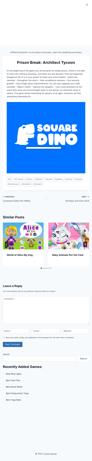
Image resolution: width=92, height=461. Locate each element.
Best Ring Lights (14, 374)
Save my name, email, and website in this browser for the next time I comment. (40, 337)
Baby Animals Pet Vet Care (67, 255)
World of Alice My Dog (20, 255)
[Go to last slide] (7, 244)
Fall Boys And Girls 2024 (77, 199)
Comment (9, 299)
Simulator (38, 184)
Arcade (48, 179)
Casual (78, 179)
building (58, 179)
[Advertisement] (46, 27)
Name (7, 331)
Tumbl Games (50, 454)
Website (67, 331)
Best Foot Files (13, 380)
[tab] (41, 268)
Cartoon (68, 179)
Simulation (26, 184)
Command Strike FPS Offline (16, 199)
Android (38, 179)
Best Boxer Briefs (14, 387)
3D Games (18, 179)
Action (29, 179)
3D (9, 179)
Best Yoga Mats (13, 400)
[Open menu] (87, 5)
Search (6, 354)
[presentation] (23, 236)
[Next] (85, 244)
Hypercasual (13, 184)
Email (37, 331)
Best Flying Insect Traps (17, 393)
